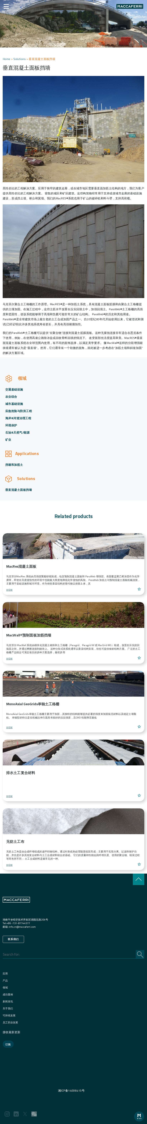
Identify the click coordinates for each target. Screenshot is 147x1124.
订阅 (8, 1044)
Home (6, 59)
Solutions (19, 59)
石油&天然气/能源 (17, 432)
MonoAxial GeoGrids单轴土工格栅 (33, 704)
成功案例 (8, 994)
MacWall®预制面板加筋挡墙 (28, 635)
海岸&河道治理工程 (18, 418)
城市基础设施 (14, 404)
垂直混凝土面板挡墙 (18, 490)
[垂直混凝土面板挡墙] (73, 546)
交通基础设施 (14, 389)
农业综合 (11, 396)
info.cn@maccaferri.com (22, 927)
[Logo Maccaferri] (16, 907)
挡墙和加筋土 (14, 464)
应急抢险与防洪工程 (18, 411)
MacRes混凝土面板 (21, 566)
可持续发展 (9, 1015)
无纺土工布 (15, 841)
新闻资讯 (8, 1001)
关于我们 (8, 1008)
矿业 (8, 439)
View (9, 589)
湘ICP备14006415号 (71, 1090)
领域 (5, 987)
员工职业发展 (10, 1022)
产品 (5, 980)
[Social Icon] (7, 1114)
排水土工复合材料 (20, 772)
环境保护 (11, 425)
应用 (5, 973)
